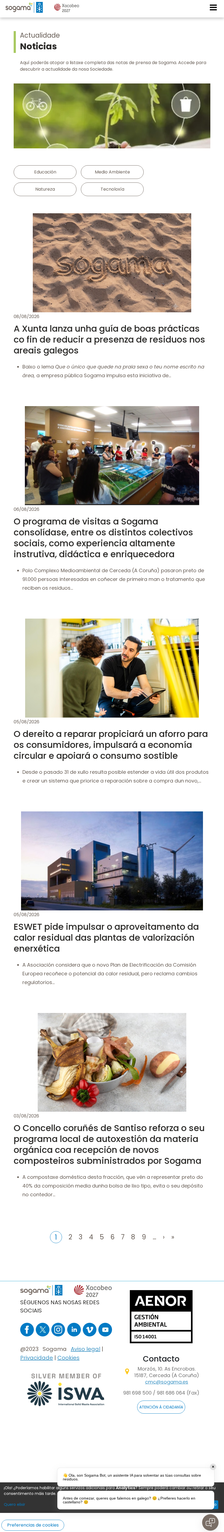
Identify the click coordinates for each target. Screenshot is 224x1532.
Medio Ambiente (112, 172)
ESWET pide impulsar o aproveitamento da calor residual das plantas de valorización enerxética (106, 938)
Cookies (68, 1358)
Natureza (45, 189)
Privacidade (36, 1358)
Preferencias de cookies (33, 1525)
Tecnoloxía (112, 189)
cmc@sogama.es (166, 1381)
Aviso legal (85, 1349)
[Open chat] (210, 1522)
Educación (45, 172)
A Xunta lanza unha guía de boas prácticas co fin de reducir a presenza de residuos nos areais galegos (109, 339)
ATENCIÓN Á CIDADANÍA (161, 1407)
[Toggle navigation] (213, 7)
